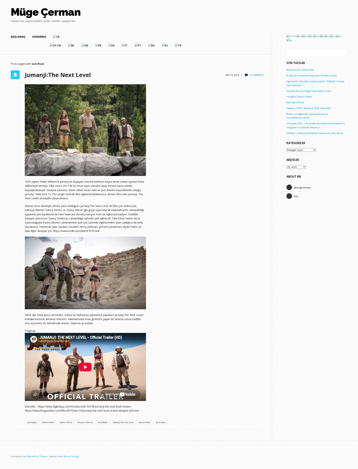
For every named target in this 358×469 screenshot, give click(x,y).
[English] (85, 47)
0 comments (256, 75)
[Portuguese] (138, 47)
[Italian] (124, 47)
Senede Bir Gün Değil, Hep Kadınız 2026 (308, 91)
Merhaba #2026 (295, 102)
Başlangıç (18, 36)
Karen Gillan (144, 422)
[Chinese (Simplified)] (55, 47)
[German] (111, 47)
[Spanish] (165, 47)
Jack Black (102, 422)
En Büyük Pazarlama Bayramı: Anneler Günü (311, 75)
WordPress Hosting (68, 456)
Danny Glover (66, 422)
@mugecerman (302, 187)
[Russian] (151, 47)
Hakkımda (39, 36)
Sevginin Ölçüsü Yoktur (299, 96)
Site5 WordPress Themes (35, 456)
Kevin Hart (161, 422)
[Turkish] (117, 38)
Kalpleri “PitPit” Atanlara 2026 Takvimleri (308, 108)
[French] (98, 47)
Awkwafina (32, 422)
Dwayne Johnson (85, 422)
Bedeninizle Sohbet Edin (300, 69)
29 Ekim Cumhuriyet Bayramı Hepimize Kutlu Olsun (314, 133)
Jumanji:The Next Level (58, 75)
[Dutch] (71, 47)
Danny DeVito (48, 422)
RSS (296, 196)
